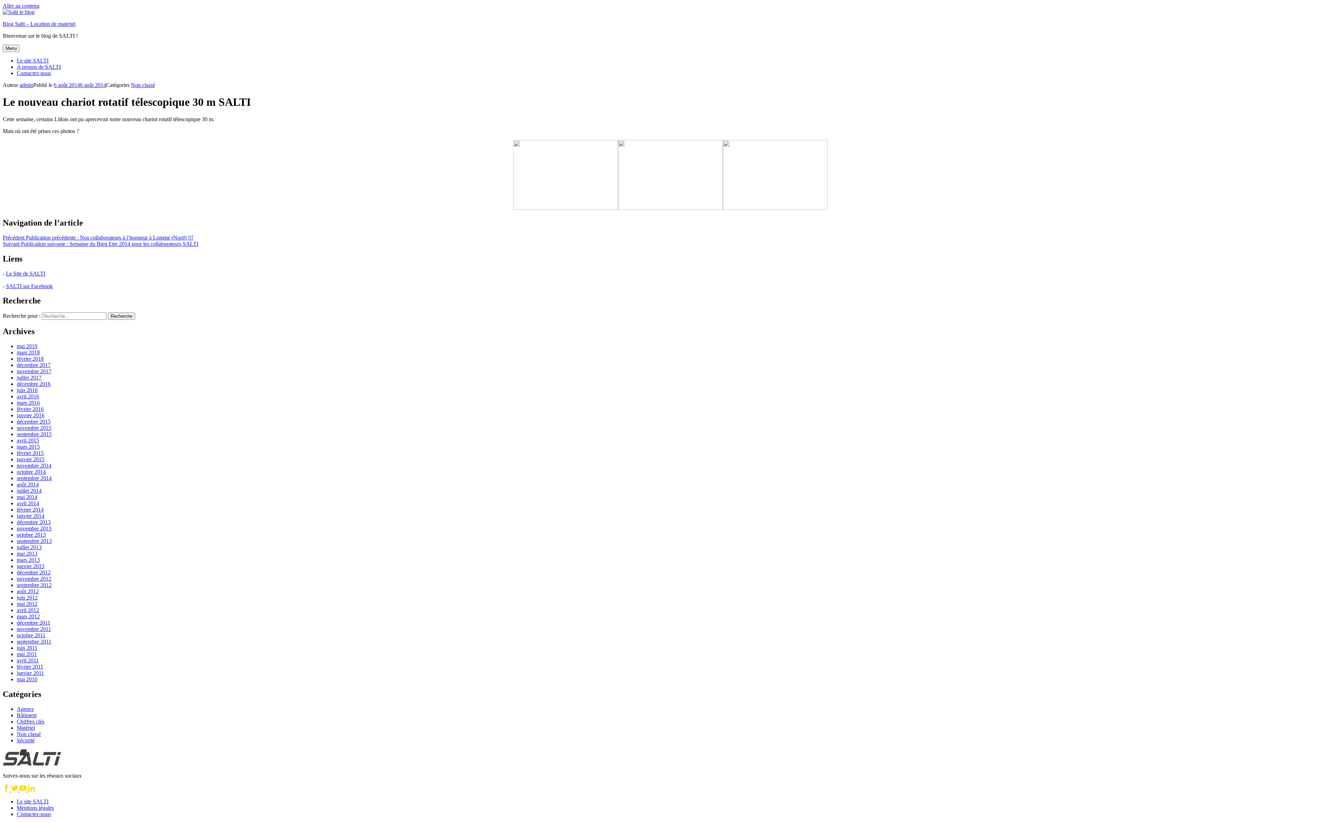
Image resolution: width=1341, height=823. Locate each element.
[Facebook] (7, 790)
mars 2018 (28, 352)
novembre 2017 (34, 371)
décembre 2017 (34, 365)
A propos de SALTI (39, 67)
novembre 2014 (34, 466)
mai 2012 (27, 604)
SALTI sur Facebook (29, 286)
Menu (11, 48)
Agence (25, 709)
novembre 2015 (34, 428)
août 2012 (28, 591)
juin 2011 (27, 648)
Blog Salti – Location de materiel (39, 24)
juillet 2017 (29, 378)
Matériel (26, 728)
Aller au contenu (21, 6)
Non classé (143, 85)
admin (26, 85)
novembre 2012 (34, 579)
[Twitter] (15, 790)
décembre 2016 (34, 384)
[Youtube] (24, 790)
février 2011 (30, 667)
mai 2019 (27, 346)
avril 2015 (28, 440)
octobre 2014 (31, 472)
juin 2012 (27, 598)
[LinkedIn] (31, 790)
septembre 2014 (34, 478)
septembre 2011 (34, 642)
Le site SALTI (33, 61)
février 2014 (30, 510)
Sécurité (26, 740)
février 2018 (30, 359)
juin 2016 (27, 390)
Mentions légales (35, 808)
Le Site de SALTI (25, 274)
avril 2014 (28, 503)
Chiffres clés (30, 722)
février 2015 (30, 453)
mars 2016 (28, 403)
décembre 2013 (34, 522)
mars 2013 (28, 560)
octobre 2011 (31, 635)
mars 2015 (28, 447)
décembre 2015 (34, 422)
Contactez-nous (34, 73)
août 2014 (28, 484)
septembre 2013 (34, 541)
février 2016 (30, 409)
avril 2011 (28, 660)
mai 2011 (27, 654)
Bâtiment (27, 715)
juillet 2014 (29, 491)
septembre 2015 (34, 434)
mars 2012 (28, 616)
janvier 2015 (30, 459)
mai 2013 (27, 554)
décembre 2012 (34, 572)
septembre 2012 (34, 585)
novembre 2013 (34, 528)
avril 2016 (28, 396)
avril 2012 (28, 610)
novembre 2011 (34, 629)
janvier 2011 (30, 673)
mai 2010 (27, 679)
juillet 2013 (29, 547)
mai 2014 (27, 497)
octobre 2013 (31, 535)
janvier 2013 (30, 566)
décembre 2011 (33, 623)
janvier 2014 (30, 516)
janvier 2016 (30, 415)
